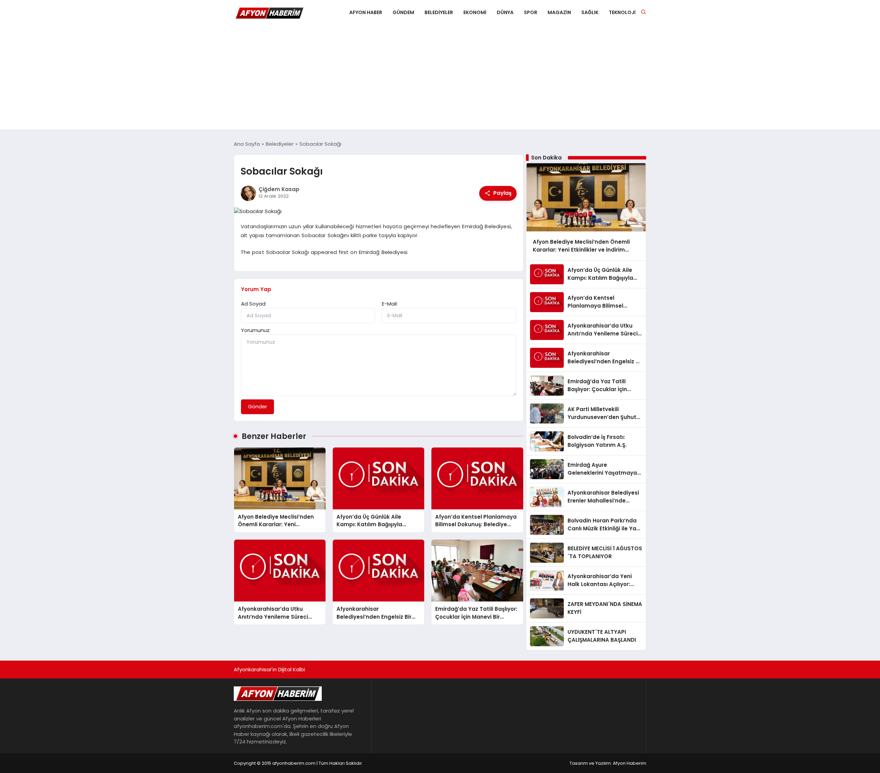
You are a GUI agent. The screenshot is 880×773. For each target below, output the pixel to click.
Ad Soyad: (253, 303)
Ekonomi (474, 12)
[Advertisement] (440, 78)
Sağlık (589, 12)
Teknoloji (622, 12)
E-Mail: (390, 303)
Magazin (559, 12)
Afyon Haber (365, 12)
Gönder (257, 406)
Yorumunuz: (256, 330)
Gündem (403, 12)
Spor (530, 12)
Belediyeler (439, 12)
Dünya (505, 12)
